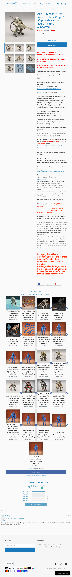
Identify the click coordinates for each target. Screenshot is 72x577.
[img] (5, 516)
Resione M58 (41, 146)
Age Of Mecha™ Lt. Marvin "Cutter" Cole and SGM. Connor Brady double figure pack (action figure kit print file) (13, 430)
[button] (26, 491)
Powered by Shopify (62, 568)
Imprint (46, 544)
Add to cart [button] (36, 472)
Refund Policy (55, 547)
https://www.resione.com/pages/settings (50, 171)
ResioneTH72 (50, 146)
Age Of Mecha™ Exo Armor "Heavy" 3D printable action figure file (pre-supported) (43, 370)
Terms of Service (42, 547)
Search (39, 544)
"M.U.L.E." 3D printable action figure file (13, 341)
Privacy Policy (56, 544)
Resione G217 (41, 179)
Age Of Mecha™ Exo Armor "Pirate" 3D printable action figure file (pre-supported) (13, 400)
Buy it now (52, 45)
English (8, 563)
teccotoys (53, 568)
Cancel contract (63, 573)
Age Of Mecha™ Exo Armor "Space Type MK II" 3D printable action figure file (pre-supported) (28, 400)
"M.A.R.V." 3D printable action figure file (58, 315)
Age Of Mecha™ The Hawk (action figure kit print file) (59, 435)
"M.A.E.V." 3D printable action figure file (43, 315)
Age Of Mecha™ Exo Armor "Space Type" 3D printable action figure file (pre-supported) (59, 400)
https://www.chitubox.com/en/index (49, 88)
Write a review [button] (36, 504)
